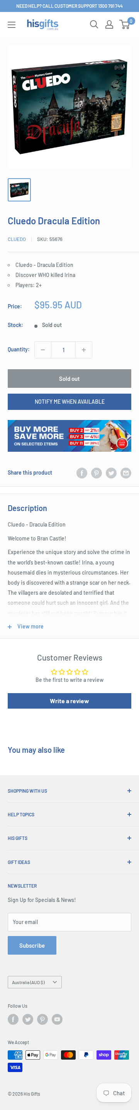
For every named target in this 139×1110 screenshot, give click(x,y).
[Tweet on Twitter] (111, 472)
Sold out (69, 378)
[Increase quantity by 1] (84, 350)
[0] (125, 24)
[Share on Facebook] (81, 472)
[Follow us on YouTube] (57, 1019)
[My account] (109, 24)
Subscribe (32, 945)
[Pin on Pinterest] (96, 472)
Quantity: (19, 349)
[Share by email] (125, 472)
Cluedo (17, 239)
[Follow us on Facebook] (13, 1019)
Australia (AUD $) (28, 982)
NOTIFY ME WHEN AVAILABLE (70, 401)
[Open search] (94, 24)
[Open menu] (11, 25)
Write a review (69, 700)
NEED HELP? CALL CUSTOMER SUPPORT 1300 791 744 (69, 6)
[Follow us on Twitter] (27, 1019)
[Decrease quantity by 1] (43, 350)
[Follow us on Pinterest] (42, 1019)
